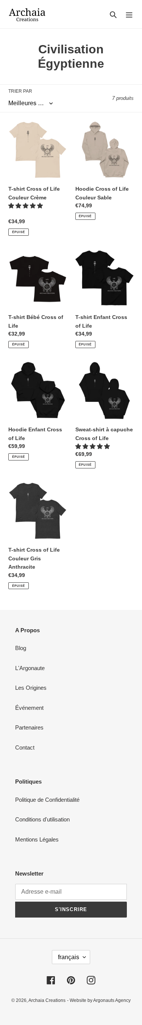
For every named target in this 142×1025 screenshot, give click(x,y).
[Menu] (129, 14)
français (68, 957)
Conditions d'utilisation (42, 819)
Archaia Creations (47, 1000)
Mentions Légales (37, 839)
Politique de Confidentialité (47, 799)
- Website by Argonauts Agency (99, 1000)
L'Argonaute (30, 668)
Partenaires (29, 727)
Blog (20, 648)
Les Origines (31, 687)
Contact (24, 747)
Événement (29, 708)
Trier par (20, 91)
